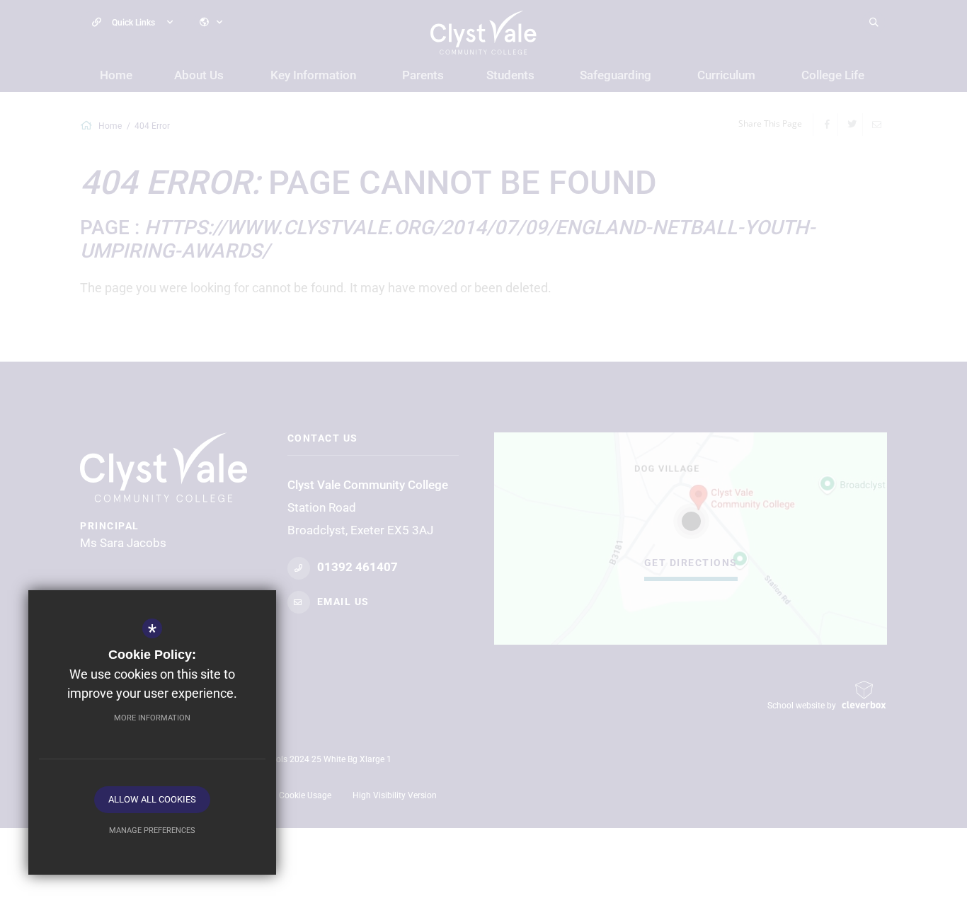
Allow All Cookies (152, 799)
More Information (152, 718)
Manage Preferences (152, 830)
